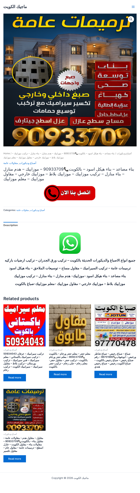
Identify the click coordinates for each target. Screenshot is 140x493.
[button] (131, 19)
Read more (14, 377)
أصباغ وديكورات (124, 153)
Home (6, 153)
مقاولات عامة (10, 163)
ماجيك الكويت (15, 6)
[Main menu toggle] (133, 6)
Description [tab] (10, 225)
